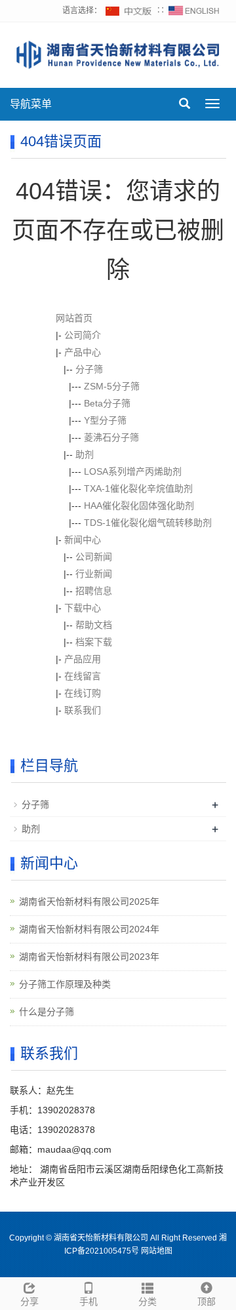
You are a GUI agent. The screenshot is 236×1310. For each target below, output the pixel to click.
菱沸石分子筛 (111, 437)
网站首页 (74, 318)
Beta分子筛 (107, 403)
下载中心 (82, 608)
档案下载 (93, 642)
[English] (194, 10)
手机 (88, 1301)
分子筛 (89, 369)
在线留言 (82, 676)
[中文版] (129, 10)
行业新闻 (93, 573)
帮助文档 (93, 625)
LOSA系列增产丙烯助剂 (133, 471)
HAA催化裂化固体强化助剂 (139, 505)
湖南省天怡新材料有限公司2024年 (89, 929)
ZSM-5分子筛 (112, 386)
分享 (29, 1301)
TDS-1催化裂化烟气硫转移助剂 (148, 522)
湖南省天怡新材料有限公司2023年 (89, 956)
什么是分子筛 (46, 1011)
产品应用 (82, 659)
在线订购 (82, 693)
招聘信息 (93, 591)
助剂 (84, 454)
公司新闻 (93, 556)
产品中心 (82, 352)
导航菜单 (31, 103)
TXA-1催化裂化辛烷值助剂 (138, 488)
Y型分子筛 (105, 420)
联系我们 (82, 710)
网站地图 (156, 1251)
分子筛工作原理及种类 (65, 984)
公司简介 (82, 335)
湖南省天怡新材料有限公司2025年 (89, 901)
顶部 (206, 1301)
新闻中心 (82, 539)
